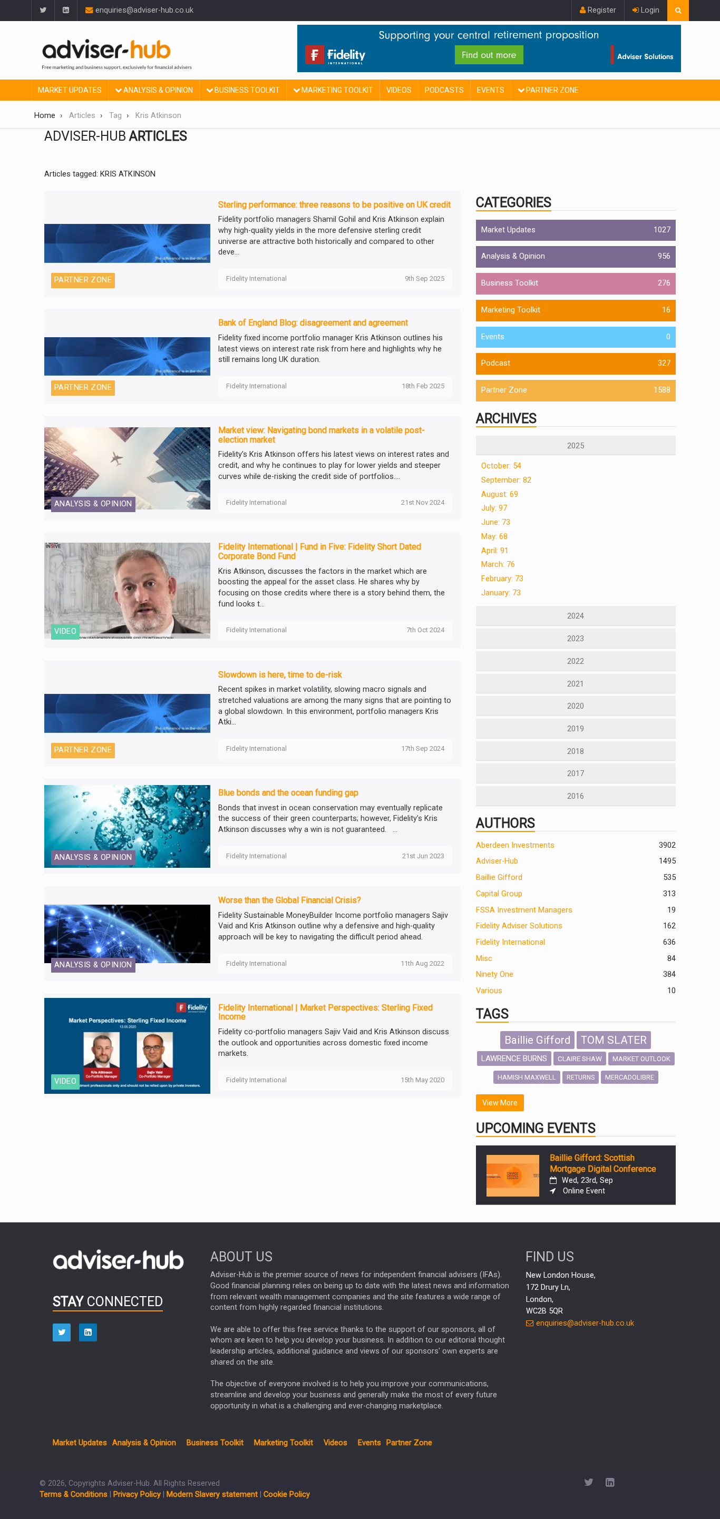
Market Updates (70, 90)
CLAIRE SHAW (580, 1058)
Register (601, 10)
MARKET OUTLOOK (641, 1059)
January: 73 (501, 593)
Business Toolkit (246, 90)
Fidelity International (510, 942)
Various (489, 990)
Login (649, 10)
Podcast (495, 363)
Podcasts (444, 90)
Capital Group (499, 893)
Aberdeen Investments (515, 845)
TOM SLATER (614, 1040)
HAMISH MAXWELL (527, 1077)
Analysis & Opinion (157, 90)
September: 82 (506, 480)
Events (490, 90)
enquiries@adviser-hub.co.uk (143, 10)
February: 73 (502, 578)
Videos (399, 90)
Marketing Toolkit (336, 90)
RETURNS (581, 1077)
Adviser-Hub (497, 861)
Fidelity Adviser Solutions (519, 926)
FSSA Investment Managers (524, 910)
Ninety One (494, 974)
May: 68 (494, 536)
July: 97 (494, 508)
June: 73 (495, 522)
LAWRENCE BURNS (514, 1058)
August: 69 (499, 494)
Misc (484, 958)
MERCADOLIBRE (629, 1077)
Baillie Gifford (499, 877)
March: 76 (498, 564)
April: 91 (495, 550)
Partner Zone (551, 90)
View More (500, 1103)
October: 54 (501, 466)
